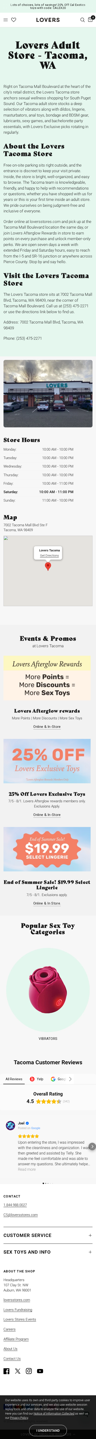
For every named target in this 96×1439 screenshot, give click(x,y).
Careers (9, 1329)
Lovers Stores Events (19, 1319)
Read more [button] (27, 1169)
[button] (3, 1146)
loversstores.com (16, 1300)
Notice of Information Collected (54, 1413)
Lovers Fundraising (17, 1310)
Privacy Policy (19, 1418)
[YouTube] (42, 1371)
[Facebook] (8, 1371)
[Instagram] (31, 1371)
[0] (89, 20)
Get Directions (49, 555)
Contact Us (12, 1359)
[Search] (82, 20)
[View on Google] (10, 1125)
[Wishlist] (13, 19)
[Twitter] (20, 1371)
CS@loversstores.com (20, 1215)
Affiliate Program (16, 1339)
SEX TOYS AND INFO (27, 1252)
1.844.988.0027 (15, 1205)
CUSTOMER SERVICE (27, 1235)
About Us (10, 1349)
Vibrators (48, 1039)
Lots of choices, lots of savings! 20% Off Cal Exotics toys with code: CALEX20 (48, 6)
